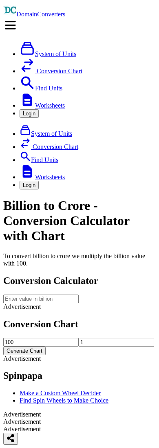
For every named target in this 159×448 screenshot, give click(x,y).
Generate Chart (24, 351)
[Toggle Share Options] (10, 439)
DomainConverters (40, 14)
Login (29, 113)
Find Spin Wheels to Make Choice (64, 400)
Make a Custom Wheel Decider (60, 392)
